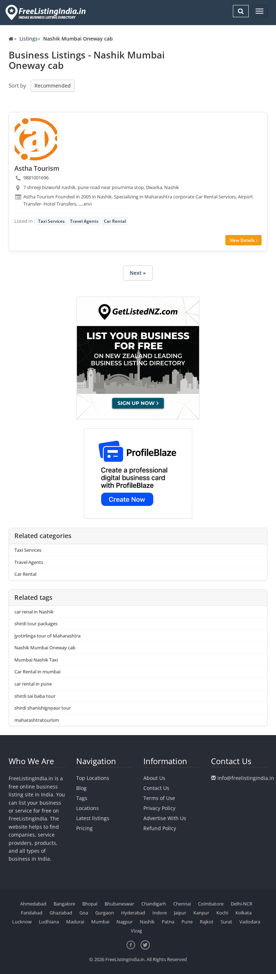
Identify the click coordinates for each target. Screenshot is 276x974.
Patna (168, 921)
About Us (154, 778)
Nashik (147, 921)
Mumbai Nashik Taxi (36, 660)
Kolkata (243, 912)
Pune (187, 921)
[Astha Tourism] (36, 139)
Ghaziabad (61, 912)
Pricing (84, 828)
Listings (28, 38)
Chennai (182, 903)
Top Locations (92, 778)
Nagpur (124, 921)
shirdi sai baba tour (34, 696)
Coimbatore (211, 903)
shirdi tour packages (36, 623)
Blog (81, 788)
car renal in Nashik (34, 611)
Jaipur (180, 912)
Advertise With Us (164, 818)
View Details (243, 240)
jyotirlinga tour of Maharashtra (47, 635)
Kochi (222, 912)
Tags (81, 798)
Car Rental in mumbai (37, 671)
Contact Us (156, 788)
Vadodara (249, 921)
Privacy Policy (159, 808)
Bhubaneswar (119, 903)
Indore (159, 912)
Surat (226, 921)
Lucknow (22, 921)
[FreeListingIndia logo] (46, 12)
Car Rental (115, 221)
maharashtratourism (36, 720)
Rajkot (206, 921)
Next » (138, 272)
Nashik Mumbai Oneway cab (44, 647)
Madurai (75, 921)
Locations (87, 808)
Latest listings (92, 818)
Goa (83, 912)
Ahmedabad (33, 903)
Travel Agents (84, 221)
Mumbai (100, 921)
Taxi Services (51, 221)
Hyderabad (133, 912)
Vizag (136, 930)
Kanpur (201, 912)
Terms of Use (159, 798)
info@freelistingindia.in (245, 778)
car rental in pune (33, 684)
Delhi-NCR (241, 903)
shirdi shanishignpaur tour (42, 708)
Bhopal (89, 903)
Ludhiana (49, 921)
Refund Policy (159, 828)
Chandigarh (153, 903)
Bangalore (64, 903)
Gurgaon (104, 912)
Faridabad (31, 912)
